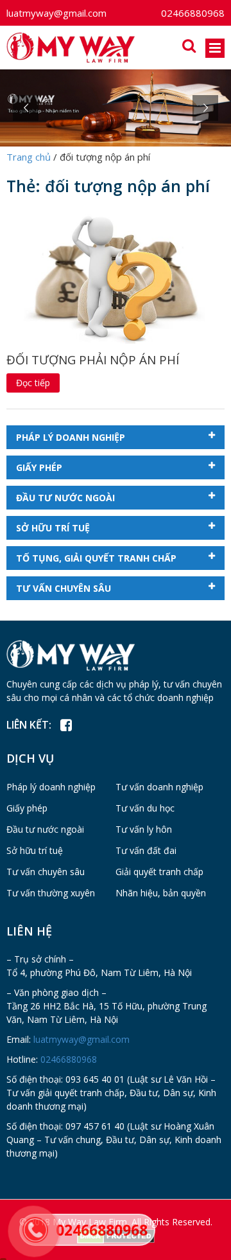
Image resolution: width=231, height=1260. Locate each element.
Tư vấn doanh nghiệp (159, 787)
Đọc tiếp (33, 383)
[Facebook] (66, 725)
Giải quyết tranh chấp (159, 871)
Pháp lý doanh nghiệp (70, 437)
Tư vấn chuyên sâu (63, 588)
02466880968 (193, 12)
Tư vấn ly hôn (144, 829)
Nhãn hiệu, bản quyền (161, 893)
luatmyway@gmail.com (56, 12)
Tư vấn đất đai (146, 850)
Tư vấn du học (145, 808)
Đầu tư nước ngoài (65, 498)
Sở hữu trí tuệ (53, 528)
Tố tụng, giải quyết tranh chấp (96, 558)
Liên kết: (28, 725)
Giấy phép (39, 467)
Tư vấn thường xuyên (50, 893)
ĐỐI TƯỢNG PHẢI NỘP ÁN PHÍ (92, 359)
